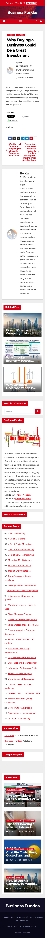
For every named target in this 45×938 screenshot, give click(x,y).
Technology (29, 792)
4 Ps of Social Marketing (20, 544)
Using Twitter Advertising (20, 708)
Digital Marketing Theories (20, 614)
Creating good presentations (21, 713)
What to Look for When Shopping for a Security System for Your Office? (15, 150)
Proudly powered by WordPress (14, 917)
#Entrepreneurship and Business (25, 72)
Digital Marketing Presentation (22, 657)
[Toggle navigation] (21, 21)
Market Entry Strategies (19, 571)
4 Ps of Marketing (16, 533)
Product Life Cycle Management (22, 590)
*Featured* (11, 789)
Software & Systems (14, 792)
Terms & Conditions (22, 933)
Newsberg (39, 917)
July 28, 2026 (15, 888)
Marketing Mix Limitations (20, 560)
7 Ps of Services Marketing (21, 549)
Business (11, 35)
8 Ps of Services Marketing (21, 555)
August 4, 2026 (16, 832)
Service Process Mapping (20, 673)
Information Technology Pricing (23, 668)
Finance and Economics (24, 849)
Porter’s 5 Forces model (19, 565)
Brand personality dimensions (22, 585)
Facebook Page (23, 498)
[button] (37, 21)
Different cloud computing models (24, 693)
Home (10, 926)
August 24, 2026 (17, 803)
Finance (10, 849)
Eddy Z (32, 803)
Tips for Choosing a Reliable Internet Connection (20, 827)
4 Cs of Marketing (16, 538)
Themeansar (23, 920)
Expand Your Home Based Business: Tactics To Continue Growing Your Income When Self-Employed (29, 152)
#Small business (25, 77)
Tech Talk (9, 735)
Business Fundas (23, 12)
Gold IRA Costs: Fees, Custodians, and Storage (21, 855)
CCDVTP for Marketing (19, 718)
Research (21, 789)
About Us (17, 926)
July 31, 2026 (15, 860)
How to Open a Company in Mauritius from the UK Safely (22, 333)
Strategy (20, 35)
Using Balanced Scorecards (21, 679)
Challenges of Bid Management (22, 663)
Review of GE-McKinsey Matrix (22, 619)
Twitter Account (23, 495)
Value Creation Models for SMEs (23, 625)
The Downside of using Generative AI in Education (22, 799)
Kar (20, 63)
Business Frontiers (13, 741)
